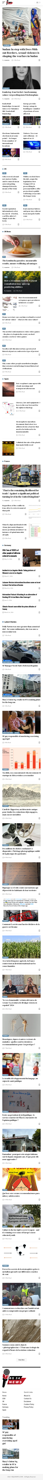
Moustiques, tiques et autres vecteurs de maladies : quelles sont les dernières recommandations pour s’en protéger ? (19, 1042)
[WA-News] (9, 2)
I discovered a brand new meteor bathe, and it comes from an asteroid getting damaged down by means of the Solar (10, 182)
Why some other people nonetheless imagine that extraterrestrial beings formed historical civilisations (20, 366)
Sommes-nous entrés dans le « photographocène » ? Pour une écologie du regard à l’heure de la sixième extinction (20, 1347)
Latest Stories (10, 622)
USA (4, 173)
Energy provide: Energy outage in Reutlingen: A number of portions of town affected (31, 108)
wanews (6, 60)
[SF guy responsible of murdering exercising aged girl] (21, 722)
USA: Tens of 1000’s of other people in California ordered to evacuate (11, 553)
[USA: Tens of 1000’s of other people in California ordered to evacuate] (32, 558)
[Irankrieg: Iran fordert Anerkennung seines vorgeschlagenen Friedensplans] (21, 77)
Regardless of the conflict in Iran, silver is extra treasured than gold (14, 508)
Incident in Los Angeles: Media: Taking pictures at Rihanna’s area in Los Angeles (18, 571)
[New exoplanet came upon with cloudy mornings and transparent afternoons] (8, 389)
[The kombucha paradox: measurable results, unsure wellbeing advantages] (21, 246)
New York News (8, 662)
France (5, 769)
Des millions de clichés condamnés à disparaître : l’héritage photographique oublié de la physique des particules (21, 851)
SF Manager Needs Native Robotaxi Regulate (20, 665)
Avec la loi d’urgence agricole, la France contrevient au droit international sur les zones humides (19, 963)
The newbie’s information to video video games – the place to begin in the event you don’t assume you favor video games (21, 334)
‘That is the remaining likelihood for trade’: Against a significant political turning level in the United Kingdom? (21, 493)
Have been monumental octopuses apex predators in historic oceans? (29, 300)
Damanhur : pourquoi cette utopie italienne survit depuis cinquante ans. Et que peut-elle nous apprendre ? (20, 1157)
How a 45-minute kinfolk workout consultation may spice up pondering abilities (20, 283)
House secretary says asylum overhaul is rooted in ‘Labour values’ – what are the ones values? (21, 318)
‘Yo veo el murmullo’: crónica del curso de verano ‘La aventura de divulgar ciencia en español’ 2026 (19, 1003)
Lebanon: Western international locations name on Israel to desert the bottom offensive (21, 583)
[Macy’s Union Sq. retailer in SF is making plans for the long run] (21, 685)
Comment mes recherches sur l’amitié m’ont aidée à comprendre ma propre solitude (20, 1309)
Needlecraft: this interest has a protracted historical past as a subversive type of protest (20, 350)
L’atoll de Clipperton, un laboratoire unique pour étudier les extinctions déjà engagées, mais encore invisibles (20, 812)
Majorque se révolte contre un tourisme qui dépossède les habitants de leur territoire (20, 889)
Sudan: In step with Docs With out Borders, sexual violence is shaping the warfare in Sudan (20, 52)
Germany (7, 45)
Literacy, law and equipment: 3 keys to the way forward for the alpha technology (28, 405)
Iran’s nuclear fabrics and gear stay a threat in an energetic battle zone (32, 212)
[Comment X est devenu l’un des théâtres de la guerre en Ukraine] (21, 910)
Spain (6, 379)
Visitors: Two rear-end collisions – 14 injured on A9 (30, 136)
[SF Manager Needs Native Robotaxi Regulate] (21, 651)
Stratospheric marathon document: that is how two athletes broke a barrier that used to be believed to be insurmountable (27, 427)
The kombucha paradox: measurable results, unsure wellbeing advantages (19, 262)
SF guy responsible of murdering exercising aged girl (9, 1438)
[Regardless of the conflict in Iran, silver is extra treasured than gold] (35, 511)
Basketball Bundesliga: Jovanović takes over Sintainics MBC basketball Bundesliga (11, 108)
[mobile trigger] (4, 2)
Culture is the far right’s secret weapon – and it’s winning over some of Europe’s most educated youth (20, 1232)
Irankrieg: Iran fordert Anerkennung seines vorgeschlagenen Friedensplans (20, 93)
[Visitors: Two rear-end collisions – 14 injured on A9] (32, 145)
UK (4, 257)
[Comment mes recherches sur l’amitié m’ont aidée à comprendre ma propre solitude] (21, 1294)
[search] (32, 2)
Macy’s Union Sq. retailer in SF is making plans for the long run (10, 1465)
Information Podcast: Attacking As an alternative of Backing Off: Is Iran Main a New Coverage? (19, 595)
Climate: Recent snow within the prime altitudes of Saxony (19, 607)
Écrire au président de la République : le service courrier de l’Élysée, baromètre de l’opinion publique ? (19, 1118)
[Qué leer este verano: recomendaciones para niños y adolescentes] (21, 1179)
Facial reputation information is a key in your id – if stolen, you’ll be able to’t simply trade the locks (10, 215)
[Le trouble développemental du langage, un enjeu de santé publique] (21, 1064)
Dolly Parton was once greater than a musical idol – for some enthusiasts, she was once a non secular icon (21, 629)
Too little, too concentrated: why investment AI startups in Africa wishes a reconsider (21, 774)
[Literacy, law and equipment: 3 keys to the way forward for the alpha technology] (8, 408)
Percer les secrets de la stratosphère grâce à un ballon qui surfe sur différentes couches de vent (20, 1272)
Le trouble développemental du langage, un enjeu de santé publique (20, 1079)
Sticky (17, 662)
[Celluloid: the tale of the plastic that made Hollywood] (8, 448)
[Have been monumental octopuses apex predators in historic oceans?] (10, 303)
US (5, 169)
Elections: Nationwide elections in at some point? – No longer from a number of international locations (10, 139)
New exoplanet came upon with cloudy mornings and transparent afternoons (28, 386)
